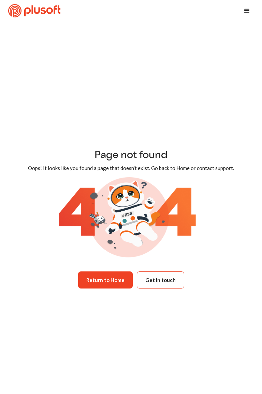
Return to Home (105, 280)
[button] (247, 11)
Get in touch (160, 280)
